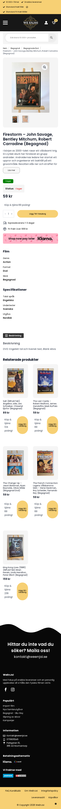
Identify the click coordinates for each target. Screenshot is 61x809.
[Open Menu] (5, 22)
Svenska (8, 309)
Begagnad (9, 279)
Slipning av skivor (11, 716)
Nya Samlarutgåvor (13, 709)
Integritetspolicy (49, 790)
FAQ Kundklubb (13, 790)
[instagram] (12, 689)
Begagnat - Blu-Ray (13, 713)
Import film (9, 706)
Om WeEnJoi (31, 790)
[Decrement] (5, 213)
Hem (5, 48)
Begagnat (15, 48)
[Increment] (11, 213)
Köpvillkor (53, 797)
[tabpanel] (30, 346)
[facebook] (5, 689)
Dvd (5, 270)
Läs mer (11, 170)
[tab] (13, 335)
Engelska (8, 300)
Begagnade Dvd (31, 48)
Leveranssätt (38, 797)
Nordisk (7, 317)
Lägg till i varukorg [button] (22, 425)
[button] (44, 67)
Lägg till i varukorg (37, 214)
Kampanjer (8, 720)
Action (7, 262)
